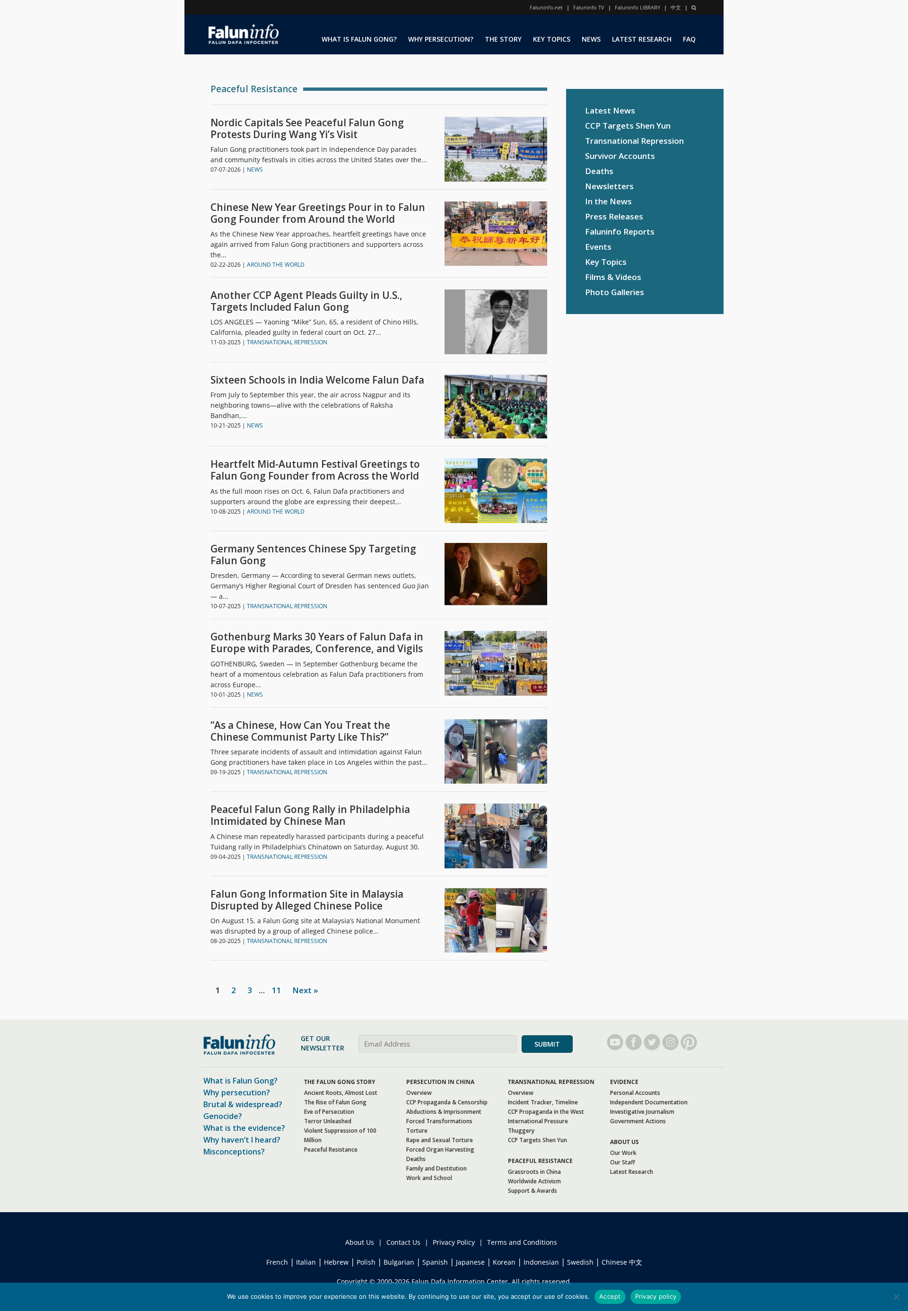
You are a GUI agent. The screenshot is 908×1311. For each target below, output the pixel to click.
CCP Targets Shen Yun (628, 125)
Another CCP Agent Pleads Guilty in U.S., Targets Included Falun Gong (306, 301)
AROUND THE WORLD (276, 265)
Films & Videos (613, 276)
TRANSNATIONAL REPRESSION (287, 342)
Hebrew (336, 1262)
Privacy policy (656, 1296)
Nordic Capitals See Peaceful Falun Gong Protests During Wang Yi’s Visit (307, 128)
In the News (608, 201)
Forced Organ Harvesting (440, 1149)
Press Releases (614, 216)
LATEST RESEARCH (642, 39)
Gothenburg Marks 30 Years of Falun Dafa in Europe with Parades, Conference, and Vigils (316, 643)
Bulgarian (399, 1262)
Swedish (580, 1262)
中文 (676, 7)
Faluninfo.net (546, 7)
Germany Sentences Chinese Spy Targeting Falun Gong (313, 555)
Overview (419, 1093)
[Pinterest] (689, 1042)
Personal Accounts (635, 1093)
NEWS (591, 39)
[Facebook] (633, 1042)
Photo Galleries (614, 292)
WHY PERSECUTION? (440, 39)
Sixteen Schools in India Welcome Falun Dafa (317, 380)
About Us (359, 1242)
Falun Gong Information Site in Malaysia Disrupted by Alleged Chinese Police (306, 900)
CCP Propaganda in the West (546, 1112)
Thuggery (521, 1131)
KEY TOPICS (551, 39)
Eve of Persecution (329, 1112)
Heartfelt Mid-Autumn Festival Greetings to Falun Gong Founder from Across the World (315, 470)
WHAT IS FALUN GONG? (359, 39)
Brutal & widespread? (242, 1104)
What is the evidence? (244, 1128)
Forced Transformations (439, 1121)
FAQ (689, 39)
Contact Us (403, 1242)
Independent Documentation (649, 1102)
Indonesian (541, 1262)
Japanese (470, 1262)
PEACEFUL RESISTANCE (540, 1161)
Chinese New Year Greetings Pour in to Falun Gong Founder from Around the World (317, 213)
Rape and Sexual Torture (439, 1140)
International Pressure (538, 1121)
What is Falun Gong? (240, 1080)
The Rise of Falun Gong (335, 1102)
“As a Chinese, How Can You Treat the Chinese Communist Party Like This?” (300, 731)
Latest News (610, 110)
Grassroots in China (534, 1172)
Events (598, 246)
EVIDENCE (624, 1082)
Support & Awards (532, 1191)
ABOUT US (624, 1142)
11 (276, 990)
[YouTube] (615, 1042)
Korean (504, 1262)
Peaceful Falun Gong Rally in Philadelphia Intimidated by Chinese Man (310, 815)
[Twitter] (652, 1042)
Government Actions (638, 1121)
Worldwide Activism (534, 1181)
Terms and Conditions (522, 1242)
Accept (610, 1296)
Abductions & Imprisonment (443, 1112)
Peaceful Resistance (331, 1149)
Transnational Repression (634, 140)
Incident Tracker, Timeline (543, 1102)
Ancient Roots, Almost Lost (340, 1093)
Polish (366, 1262)
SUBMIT (547, 1044)
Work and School (429, 1178)
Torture (417, 1131)
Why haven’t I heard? (241, 1140)
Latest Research (631, 1172)
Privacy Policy (454, 1242)
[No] (896, 1297)
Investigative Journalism (642, 1112)
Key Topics (606, 261)
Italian (306, 1262)
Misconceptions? (234, 1151)
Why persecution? (236, 1092)
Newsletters (609, 186)
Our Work (623, 1153)
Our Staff (622, 1162)
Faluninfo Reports (620, 231)
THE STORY (503, 39)
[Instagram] (670, 1042)
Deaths (599, 171)
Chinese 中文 (622, 1262)
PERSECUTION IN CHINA (440, 1082)
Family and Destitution (436, 1168)
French (277, 1262)
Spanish (435, 1262)
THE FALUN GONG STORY (339, 1082)
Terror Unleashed (327, 1121)
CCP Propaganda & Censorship (447, 1102)
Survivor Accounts (620, 155)
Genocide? (222, 1116)
